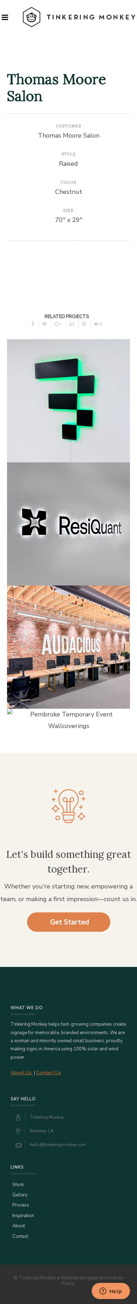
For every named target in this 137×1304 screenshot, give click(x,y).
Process (20, 1205)
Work (18, 1185)
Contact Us (48, 1072)
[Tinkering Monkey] (79, 17)
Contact (20, 1236)
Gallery (20, 1195)
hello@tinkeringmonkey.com (58, 1144)
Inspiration (23, 1216)
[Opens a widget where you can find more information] (110, 1291)
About (18, 1226)
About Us (22, 1072)
